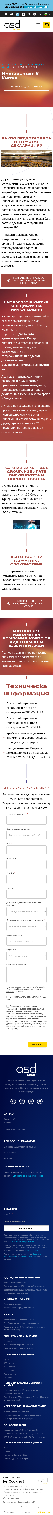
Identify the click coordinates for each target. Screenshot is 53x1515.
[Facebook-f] (22, 1101)
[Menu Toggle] (38, 25)
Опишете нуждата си (16, 964)
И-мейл (10, 873)
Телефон (11, 888)
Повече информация (25, 8)
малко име (12, 858)
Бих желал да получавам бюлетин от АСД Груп (26, 998)
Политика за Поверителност (18, 989)
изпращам (37, 1044)
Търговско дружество (17, 814)
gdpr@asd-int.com (31, 1250)
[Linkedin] (29, 14)
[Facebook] (34, 14)
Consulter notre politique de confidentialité (19, 1502)
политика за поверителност (23, 1242)
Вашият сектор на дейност (18, 828)
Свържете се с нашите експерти (28, 1175)
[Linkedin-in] (13, 1101)
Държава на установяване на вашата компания (23, 904)
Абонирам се (26, 1228)
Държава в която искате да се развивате (25, 920)
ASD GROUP (8, 64)
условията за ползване (27, 1257)
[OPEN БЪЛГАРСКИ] (50, 14)
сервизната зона (14, 935)
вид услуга (11, 949)
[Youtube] (39, 1101)
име (9, 843)
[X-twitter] (40, 14)
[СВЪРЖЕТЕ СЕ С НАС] (46, 25)
